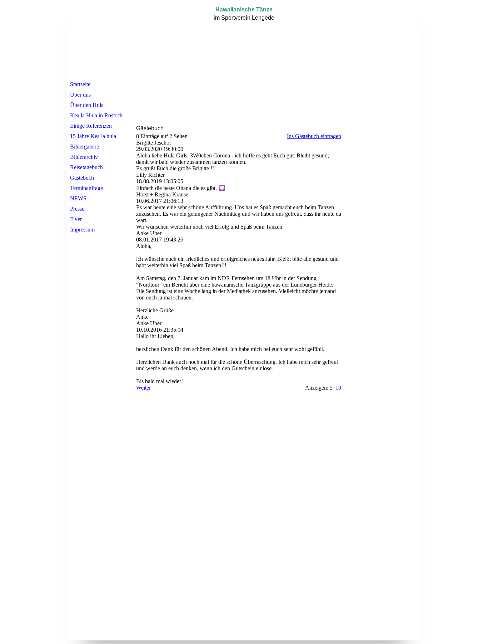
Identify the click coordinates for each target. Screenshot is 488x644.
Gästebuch (82, 178)
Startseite (80, 84)
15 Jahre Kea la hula (93, 136)
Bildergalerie (84, 146)
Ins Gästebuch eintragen (314, 136)
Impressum (82, 229)
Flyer (76, 219)
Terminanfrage (86, 188)
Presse (77, 209)
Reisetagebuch (86, 167)
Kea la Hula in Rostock (96, 115)
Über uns (80, 95)
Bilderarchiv (84, 157)
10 (338, 388)
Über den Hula (87, 105)
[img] (244, 40)
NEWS (78, 198)
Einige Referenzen (91, 126)
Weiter (143, 388)
